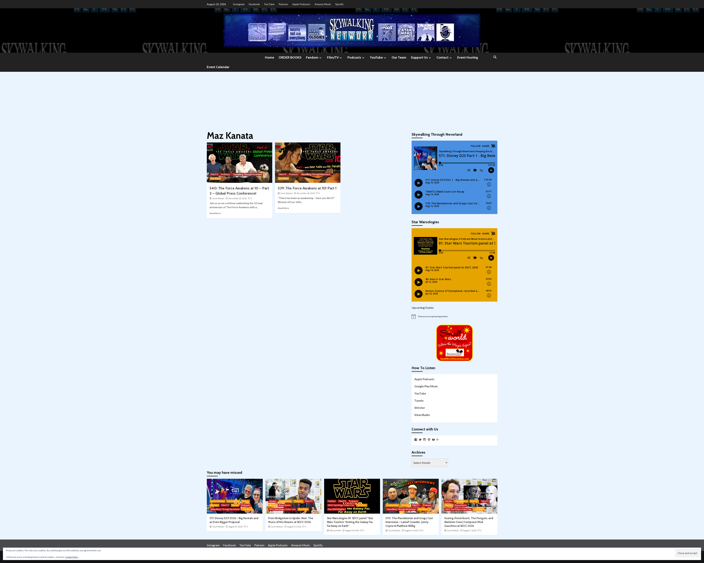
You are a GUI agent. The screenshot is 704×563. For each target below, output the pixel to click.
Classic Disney (217, 501)
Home (269, 57)
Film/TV (333, 57)
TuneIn (418, 400)
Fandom (312, 57)
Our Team (399, 57)
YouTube (269, 4)
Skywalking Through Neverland (247, 174)
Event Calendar (218, 67)
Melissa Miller (335, 530)
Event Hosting (467, 57)
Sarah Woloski (218, 198)
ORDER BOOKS (290, 57)
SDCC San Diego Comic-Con (282, 509)
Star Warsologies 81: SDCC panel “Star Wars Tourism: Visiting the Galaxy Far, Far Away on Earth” (350, 522)
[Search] (495, 57)
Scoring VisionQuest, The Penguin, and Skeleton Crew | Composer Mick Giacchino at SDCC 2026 (468, 522)
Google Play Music (426, 386)
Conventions (233, 501)
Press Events (285, 505)
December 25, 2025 (237, 198)
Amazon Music (323, 4)
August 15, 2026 (294, 526)
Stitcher (419, 407)
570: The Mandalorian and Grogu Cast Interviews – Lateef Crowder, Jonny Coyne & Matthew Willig (409, 522)
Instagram (239, 4)
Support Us (419, 57)
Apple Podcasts (301, 4)
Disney (245, 501)
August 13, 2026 (411, 530)
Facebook (254, 4)
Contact (442, 57)
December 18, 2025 (306, 193)
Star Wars (215, 178)
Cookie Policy (71, 557)
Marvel (235, 505)
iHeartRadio (422, 415)
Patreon (283, 4)
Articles (272, 501)
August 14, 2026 (352, 530)
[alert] (454, 316)
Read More (215, 213)
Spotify (339, 4)
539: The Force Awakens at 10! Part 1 (307, 188)
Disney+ (214, 505)
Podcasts (354, 57)
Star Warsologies (336, 509)
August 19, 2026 (235, 526)
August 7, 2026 (469, 530)
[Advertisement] (352, 99)
